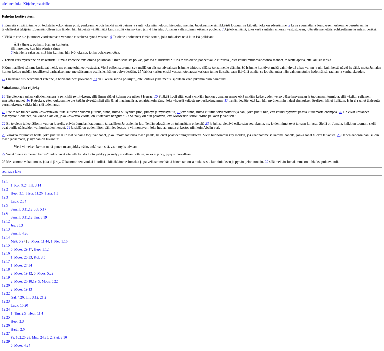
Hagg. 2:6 (18, 329)
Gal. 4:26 (17, 297)
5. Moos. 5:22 (43, 273)
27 (3, 154)
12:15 (6, 245)
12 (3, 79)
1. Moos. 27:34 (21, 265)
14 (3, 96)
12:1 (5, 181)
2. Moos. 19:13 (21, 289)
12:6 (5, 213)
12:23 (6, 301)
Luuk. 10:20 (19, 305)
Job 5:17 (40, 209)
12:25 (6, 317)
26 (338, 135)
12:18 (6, 269)
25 (3, 135)
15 (156, 96)
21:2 (43, 297)
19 (178, 112)
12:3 (5, 197)
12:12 (6, 221)
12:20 (6, 285)
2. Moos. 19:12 (21, 273)
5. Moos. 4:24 (20, 345)
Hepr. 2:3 (17, 321)
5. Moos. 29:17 (21, 249)
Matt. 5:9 (17, 241)
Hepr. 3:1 (17, 193)
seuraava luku (11, 171)
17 (226, 100)
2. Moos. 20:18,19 (23, 281)
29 (266, 162)
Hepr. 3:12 (41, 249)
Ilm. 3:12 (32, 297)
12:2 (5, 189)
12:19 (6, 277)
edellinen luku (12, 4)
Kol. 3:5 (39, 257)
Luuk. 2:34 (18, 201)
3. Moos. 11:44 (38, 241)
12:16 (6, 253)
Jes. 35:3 (17, 225)
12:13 (6, 229)
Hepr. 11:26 (34, 193)
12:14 (6, 237)
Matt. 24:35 (40, 337)
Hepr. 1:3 (51, 193)
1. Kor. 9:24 (19, 185)
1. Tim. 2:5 (18, 313)
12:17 (6, 261)
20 (340, 112)
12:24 (6, 309)
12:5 (5, 205)
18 (3, 112)
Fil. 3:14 (35, 185)
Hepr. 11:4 (35, 313)
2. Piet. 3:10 (58, 337)
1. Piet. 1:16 (59, 241)
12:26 (6, 325)
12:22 (6, 293)
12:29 (6, 341)
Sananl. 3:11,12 (21, 209)
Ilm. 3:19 (40, 217)
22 (3, 123)
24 (68, 127)
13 (95, 79)
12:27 (6, 333)
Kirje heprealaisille (36, 4)
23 (207, 123)
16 (28, 100)
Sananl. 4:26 (19, 233)
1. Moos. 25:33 (21, 257)
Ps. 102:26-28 (20, 337)
